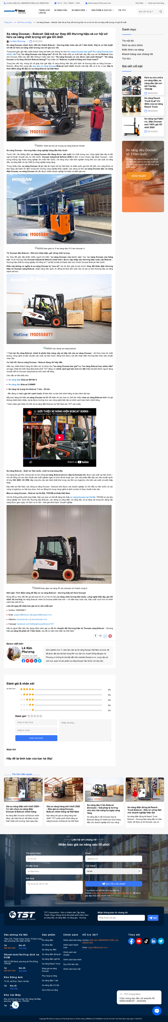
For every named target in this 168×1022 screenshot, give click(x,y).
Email (88, 853)
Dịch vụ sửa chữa (132, 45)
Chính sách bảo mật (72, 969)
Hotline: (100, 941)
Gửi (155, 918)
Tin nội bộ (128, 40)
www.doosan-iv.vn (39, 619)
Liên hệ (42, 13)
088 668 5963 (9, 948)
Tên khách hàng (34, 853)
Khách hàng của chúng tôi (137, 54)
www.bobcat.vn (23, 619)
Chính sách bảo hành (72, 960)
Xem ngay (139, 176)
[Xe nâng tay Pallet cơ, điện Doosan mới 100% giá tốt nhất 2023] (131, 126)
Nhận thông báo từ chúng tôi (113, 912)
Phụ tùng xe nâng (49, 976)
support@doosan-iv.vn (42, 615)
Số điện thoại (33, 866)
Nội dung (30, 878)
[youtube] (28, 662)
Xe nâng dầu (60, 10)
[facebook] (24, 662)
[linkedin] (36, 662)
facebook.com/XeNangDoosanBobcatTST (35, 624)
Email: (94, 947)
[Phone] (15, 1005)
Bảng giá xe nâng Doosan (49, 969)
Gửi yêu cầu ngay (115, 884)
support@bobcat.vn (22, 615)
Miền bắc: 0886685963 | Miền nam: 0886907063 (112, 893)
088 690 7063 (9, 971)
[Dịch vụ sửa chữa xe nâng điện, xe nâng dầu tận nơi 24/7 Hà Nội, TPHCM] (131, 85)
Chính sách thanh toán (70, 946)
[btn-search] (161, 11)
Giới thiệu (139, 3)
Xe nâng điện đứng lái (51, 954)
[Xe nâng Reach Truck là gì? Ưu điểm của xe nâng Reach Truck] (131, 106)
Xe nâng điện (78, 10)
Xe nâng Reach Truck (51, 964)
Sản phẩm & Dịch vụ (101, 10)
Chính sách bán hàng (156, 3)
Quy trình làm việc (70, 964)
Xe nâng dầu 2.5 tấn (50, 985)
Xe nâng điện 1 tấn (50, 981)
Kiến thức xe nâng (133, 49)
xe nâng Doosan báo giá (79, 51)
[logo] (15, 15)
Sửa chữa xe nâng (50, 990)
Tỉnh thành (90, 866)
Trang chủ (44, 10)
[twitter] (39, 662)
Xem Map (23, 948)
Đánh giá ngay (36, 738)
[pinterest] (32, 662)
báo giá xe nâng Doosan (44, 66)
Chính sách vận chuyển (69, 953)
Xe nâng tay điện (49, 950)
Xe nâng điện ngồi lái (51, 959)
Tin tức (122, 10)
